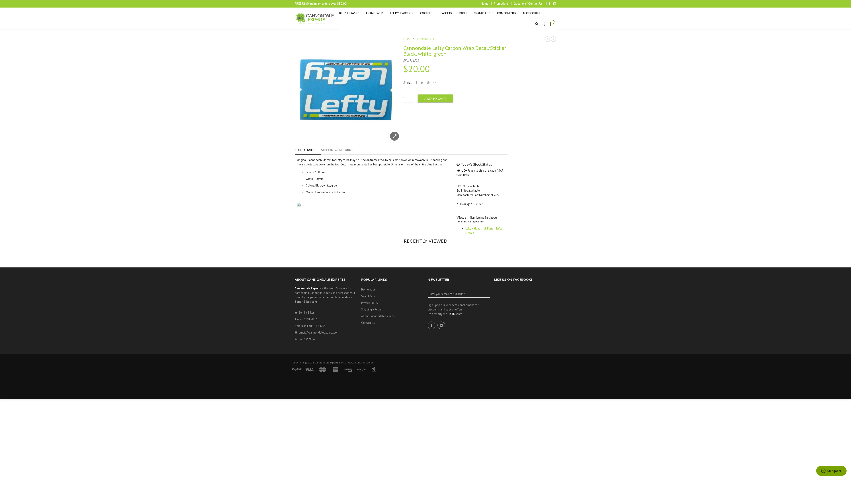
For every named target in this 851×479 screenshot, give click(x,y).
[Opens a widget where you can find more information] (831, 471)
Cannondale (424, 39)
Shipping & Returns (337, 150)
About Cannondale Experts (378, 316)
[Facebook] (549, 3)
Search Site (368, 296)
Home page (368, 289)
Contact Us (368, 323)
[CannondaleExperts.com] (315, 18)
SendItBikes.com (306, 302)
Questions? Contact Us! (528, 3)
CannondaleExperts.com (329, 362)
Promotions (501, 3)
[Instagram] (554, 3)
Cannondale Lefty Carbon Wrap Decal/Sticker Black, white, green (454, 51)
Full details (304, 150)
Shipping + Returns (372, 309)
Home (484, 3)
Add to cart (435, 98)
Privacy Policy (369, 303)
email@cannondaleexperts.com (319, 332)
